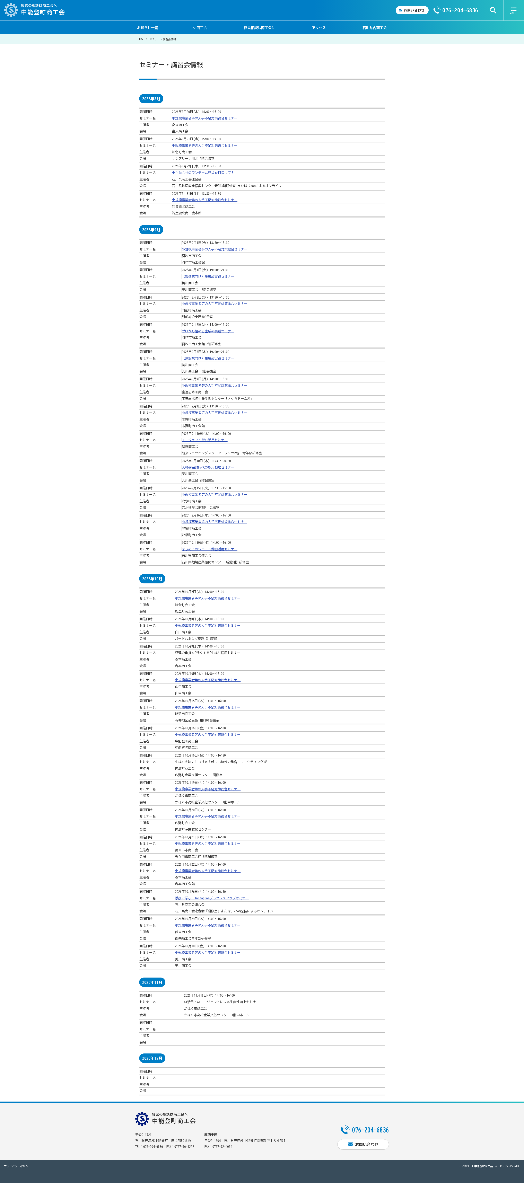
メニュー (514, 10)
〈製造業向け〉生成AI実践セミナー (208, 276)
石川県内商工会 (375, 27)
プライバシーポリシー (17, 1166)
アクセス (319, 27)
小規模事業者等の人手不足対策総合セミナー (204, 118)
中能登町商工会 (483, 1166)
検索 (493, 10)
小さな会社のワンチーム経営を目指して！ (203, 172)
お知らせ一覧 (147, 27)
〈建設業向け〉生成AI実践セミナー (208, 358)
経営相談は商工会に (259, 27)
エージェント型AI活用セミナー (205, 440)
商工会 (202, 27)
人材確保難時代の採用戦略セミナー (208, 467)
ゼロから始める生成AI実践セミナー (208, 331)
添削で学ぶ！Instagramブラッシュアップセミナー (212, 898)
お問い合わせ (414, 10)
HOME (141, 39)
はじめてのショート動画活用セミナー (209, 549)
